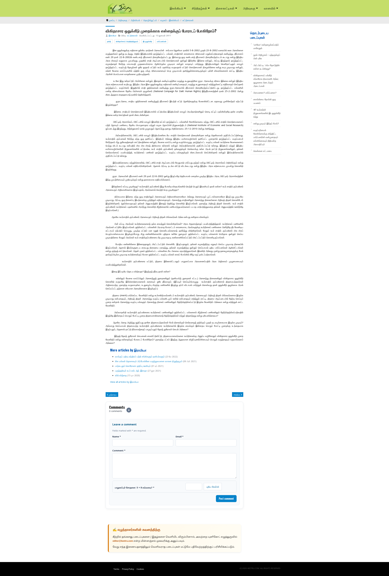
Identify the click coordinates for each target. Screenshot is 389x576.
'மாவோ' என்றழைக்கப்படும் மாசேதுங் (266, 46)
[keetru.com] (120, 8)
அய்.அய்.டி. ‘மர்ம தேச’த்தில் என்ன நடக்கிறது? (266, 67)
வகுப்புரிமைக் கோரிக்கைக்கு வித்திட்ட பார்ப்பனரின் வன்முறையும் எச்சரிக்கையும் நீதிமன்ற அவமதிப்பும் (265, 137)
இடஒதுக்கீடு (147, 41)
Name (116, 436)
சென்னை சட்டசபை (262, 150)
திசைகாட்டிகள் (225, 8)
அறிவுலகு (249, 8)
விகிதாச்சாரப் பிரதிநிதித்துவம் (127, 41)
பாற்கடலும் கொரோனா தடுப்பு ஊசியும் (133, 365)
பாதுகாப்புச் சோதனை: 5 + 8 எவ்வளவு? (134, 487)
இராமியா (113, 35)
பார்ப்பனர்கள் (161, 41)
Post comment (226, 498)
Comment (118, 450)
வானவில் (269, 8)
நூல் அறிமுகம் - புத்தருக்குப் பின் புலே (266, 56)
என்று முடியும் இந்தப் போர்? (266, 123)
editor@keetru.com (123, 541)
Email (179, 436)
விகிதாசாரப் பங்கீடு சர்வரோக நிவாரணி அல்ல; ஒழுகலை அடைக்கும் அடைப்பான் (266, 80)
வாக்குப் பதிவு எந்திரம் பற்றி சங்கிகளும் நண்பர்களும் (140, 356)
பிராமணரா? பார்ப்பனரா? (264, 92)
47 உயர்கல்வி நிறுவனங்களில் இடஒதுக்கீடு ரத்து (267, 113)
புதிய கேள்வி (212, 486)
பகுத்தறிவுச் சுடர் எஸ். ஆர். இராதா (131, 370)
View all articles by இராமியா (124, 381)
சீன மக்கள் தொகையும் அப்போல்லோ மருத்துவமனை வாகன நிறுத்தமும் (148, 361)
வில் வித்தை (121, 375)
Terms (116, 569)
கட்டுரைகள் (132, 35)
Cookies (140, 569)
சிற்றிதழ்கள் (199, 8)
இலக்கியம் (176, 8)
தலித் (109, 41)
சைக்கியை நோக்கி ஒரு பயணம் (264, 101)
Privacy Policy (128, 569)
